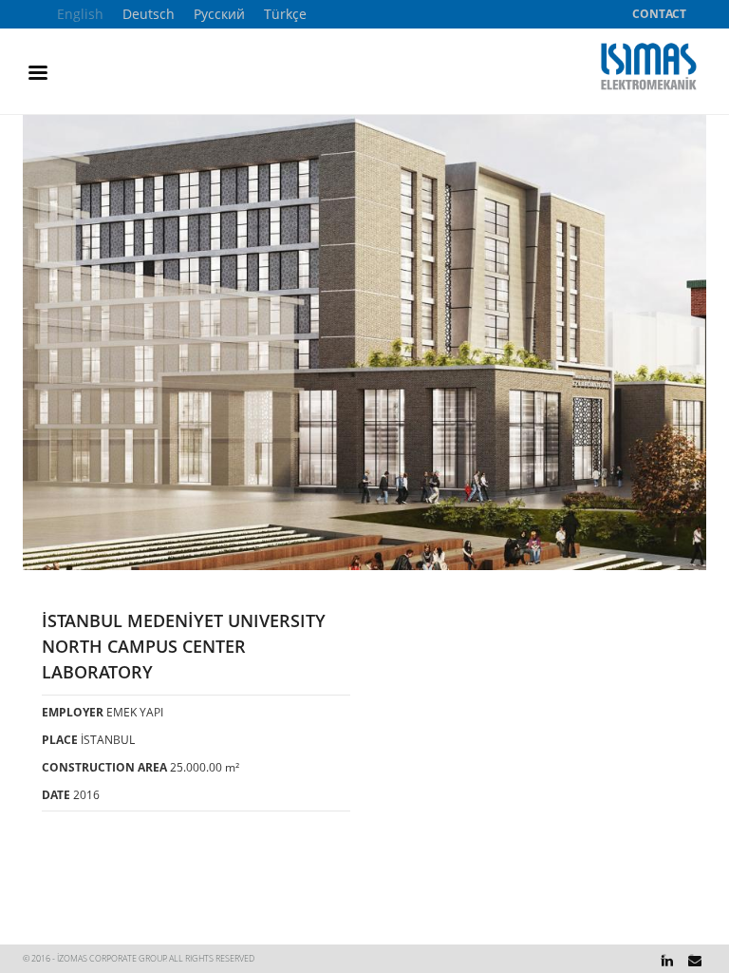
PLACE (60, 739)
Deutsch (148, 14)
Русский (219, 14)
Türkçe (285, 14)
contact (659, 14)
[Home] (653, 67)
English (80, 14)
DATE (56, 794)
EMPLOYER (72, 711)
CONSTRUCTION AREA (104, 766)
